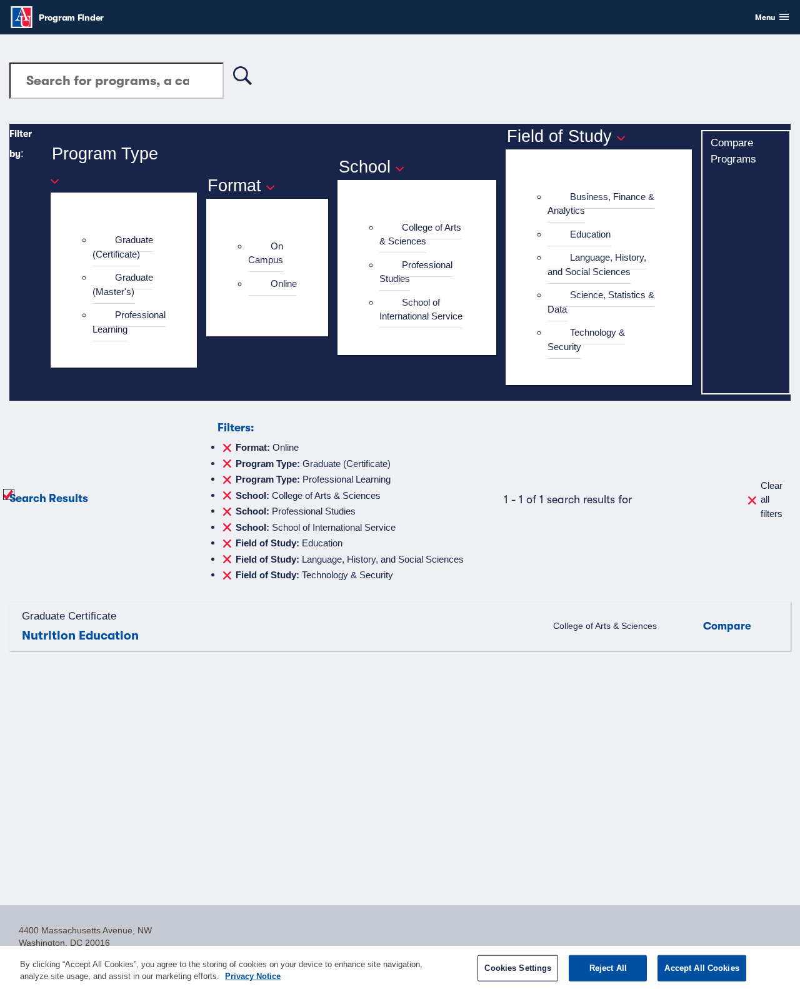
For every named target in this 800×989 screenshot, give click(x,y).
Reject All (608, 968)
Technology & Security (586, 339)
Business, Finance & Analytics (601, 203)
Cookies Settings (517, 968)
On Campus (265, 253)
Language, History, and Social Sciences (597, 264)
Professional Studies (415, 271)
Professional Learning (129, 321)
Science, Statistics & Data (601, 301)
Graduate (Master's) (122, 284)
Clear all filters (771, 499)
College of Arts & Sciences (420, 234)
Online (284, 283)
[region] (400, 967)
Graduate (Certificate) (122, 246)
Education (590, 234)
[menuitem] (129, 247)
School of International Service (420, 309)
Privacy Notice (253, 976)
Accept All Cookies (701, 968)
